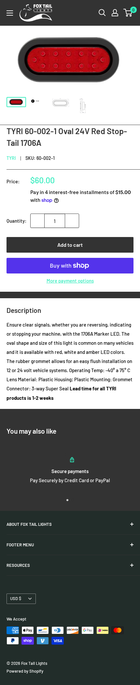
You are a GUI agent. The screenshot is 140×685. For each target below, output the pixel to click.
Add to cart (70, 245)
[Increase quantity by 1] (72, 221)
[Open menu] (10, 13)
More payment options (70, 281)
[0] (128, 13)
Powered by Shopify (25, 671)
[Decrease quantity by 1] (37, 221)
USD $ (15, 598)
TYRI (11, 158)
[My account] (115, 12)
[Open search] (102, 12)
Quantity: (16, 221)
